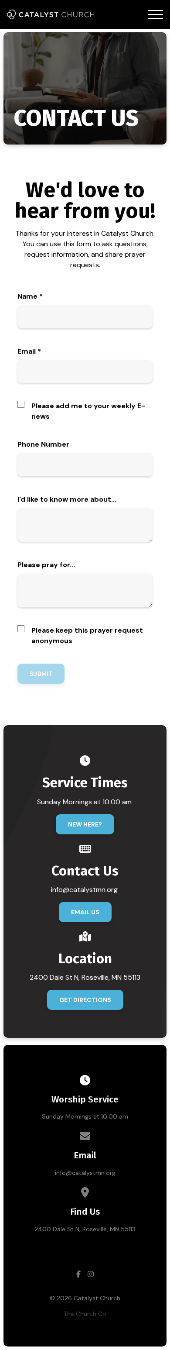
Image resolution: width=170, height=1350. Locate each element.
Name (30, 296)
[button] (155, 14)
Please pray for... (46, 564)
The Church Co (85, 1314)
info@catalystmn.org (85, 1173)
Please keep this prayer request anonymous (87, 635)
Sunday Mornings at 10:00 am (85, 1116)
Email (29, 351)
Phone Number (43, 444)
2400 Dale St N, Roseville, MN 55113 (85, 1229)
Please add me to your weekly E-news (88, 411)
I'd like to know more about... (66, 499)
